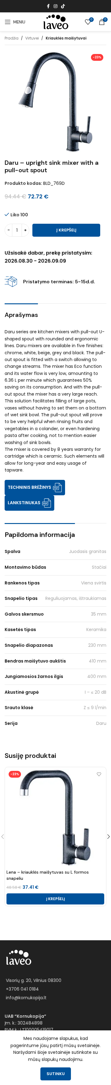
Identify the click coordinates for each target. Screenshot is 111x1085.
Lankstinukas (24, 503)
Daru (101, 723)
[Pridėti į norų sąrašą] (98, 774)
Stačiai (99, 567)
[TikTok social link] (63, 6)
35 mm (98, 614)
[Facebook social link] (48, 6)
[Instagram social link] (55, 6)
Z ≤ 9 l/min (95, 708)
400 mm (96, 676)
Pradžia (11, 38)
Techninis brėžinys (29, 487)
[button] (55, 898)
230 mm (97, 645)
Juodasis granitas (87, 551)
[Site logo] (55, 22)
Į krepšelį (66, 230)
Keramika (96, 629)
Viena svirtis (93, 583)
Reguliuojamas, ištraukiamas (75, 598)
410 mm (97, 661)
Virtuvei (32, 38)
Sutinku (56, 1074)
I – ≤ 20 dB (95, 692)
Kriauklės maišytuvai (66, 38)
